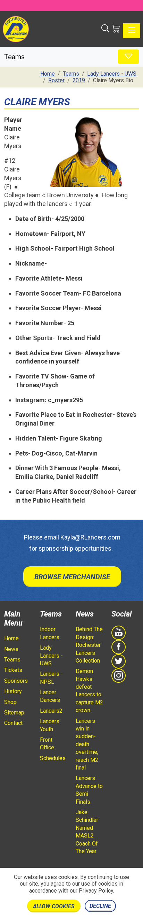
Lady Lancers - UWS (51, 655)
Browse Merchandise (72, 577)
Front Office (47, 743)
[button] (105, 29)
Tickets (13, 670)
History (13, 691)
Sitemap (14, 712)
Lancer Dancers (50, 696)
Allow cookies (54, 906)
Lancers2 (51, 710)
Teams (12, 659)
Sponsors (16, 681)
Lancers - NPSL (51, 678)
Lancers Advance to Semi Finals (89, 790)
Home (11, 638)
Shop (10, 702)
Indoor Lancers (49, 633)
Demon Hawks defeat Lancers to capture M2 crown (89, 690)
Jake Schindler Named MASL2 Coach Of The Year (87, 832)
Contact (13, 723)
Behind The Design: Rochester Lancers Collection (89, 645)
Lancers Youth (49, 725)
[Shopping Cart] (116, 29)
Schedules (53, 758)
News (11, 649)
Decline (100, 906)
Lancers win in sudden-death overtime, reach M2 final (87, 744)
